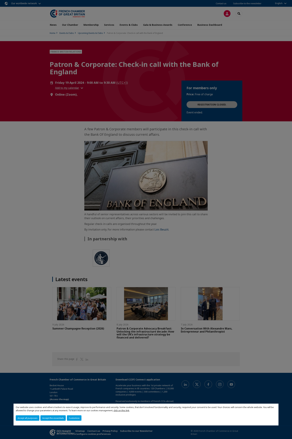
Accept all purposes (28, 418)
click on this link (121, 410)
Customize (74, 418)
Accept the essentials (53, 418)
